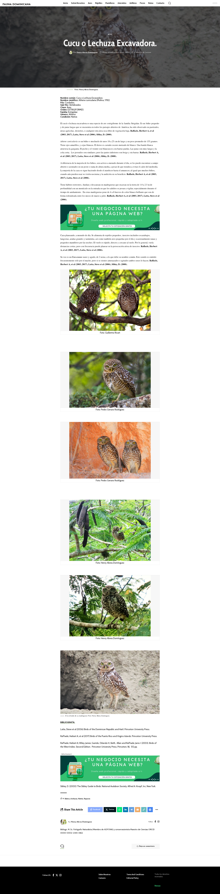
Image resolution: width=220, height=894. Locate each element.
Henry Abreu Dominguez (87, 52)
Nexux (157, 885)
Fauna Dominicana (17, 4)
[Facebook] (155, 822)
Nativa (80, 798)
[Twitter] (57, 875)
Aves (110, 34)
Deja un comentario (147, 846)
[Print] (150, 809)
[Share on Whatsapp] (119, 809)
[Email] (137, 809)
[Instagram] (158, 822)
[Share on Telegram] (131, 809)
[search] (169, 3)
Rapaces (87, 798)
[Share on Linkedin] (125, 809)
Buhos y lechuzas (71, 798)
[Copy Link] (144, 809)
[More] (157, 809)
